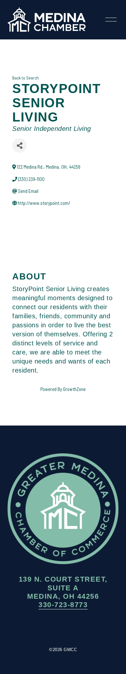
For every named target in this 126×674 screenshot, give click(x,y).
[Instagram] (63, 628)
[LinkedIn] (82, 628)
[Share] (19, 145)
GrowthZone (74, 389)
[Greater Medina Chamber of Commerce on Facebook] (43, 628)
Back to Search (25, 77)
